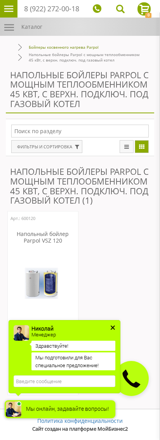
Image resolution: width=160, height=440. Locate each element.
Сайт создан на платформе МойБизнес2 (80, 429)
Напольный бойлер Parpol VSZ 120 (43, 237)
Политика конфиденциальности (80, 420)
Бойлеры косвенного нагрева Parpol (64, 47)
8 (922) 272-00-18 (51, 8)
